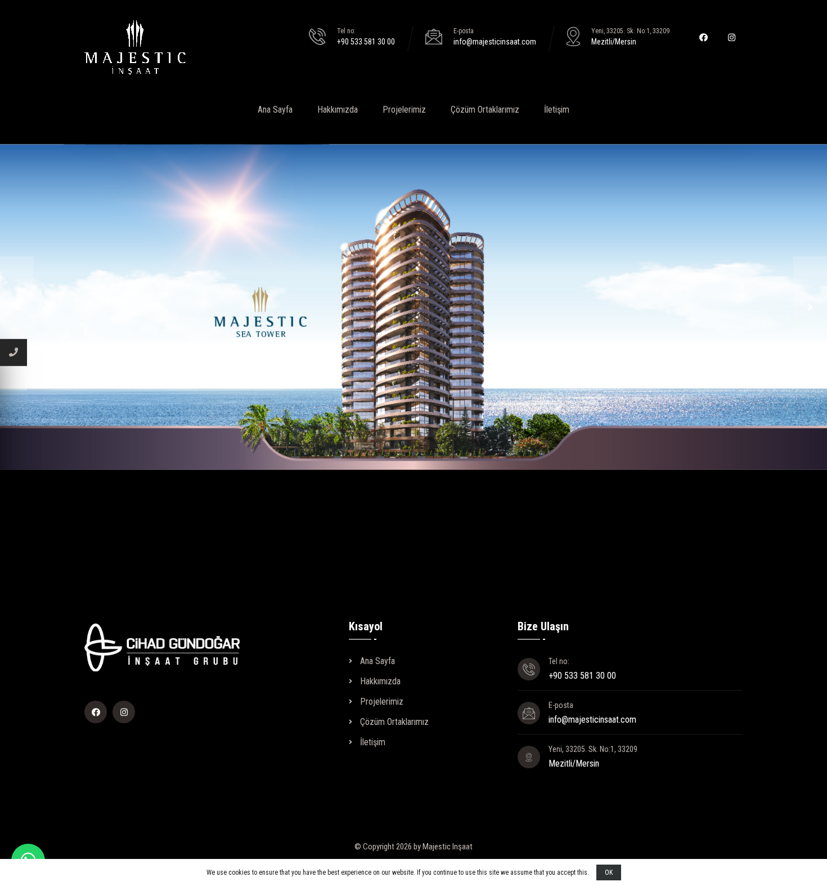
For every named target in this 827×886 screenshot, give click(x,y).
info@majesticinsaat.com (494, 41)
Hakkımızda (337, 109)
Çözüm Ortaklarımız (485, 109)
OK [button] (609, 872)
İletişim (556, 109)
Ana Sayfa (275, 109)
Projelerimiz (404, 109)
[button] (17, 307)
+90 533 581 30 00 (366, 41)
